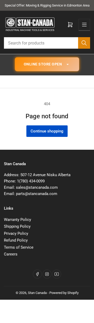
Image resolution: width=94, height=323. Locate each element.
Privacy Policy (16, 233)
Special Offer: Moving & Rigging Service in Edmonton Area (47, 5)
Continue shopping (47, 131)
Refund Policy (16, 240)
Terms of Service (18, 247)
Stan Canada (37, 293)
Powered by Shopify (64, 293)
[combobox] (47, 43)
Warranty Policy (17, 219)
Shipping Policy (17, 226)
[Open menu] (84, 24)
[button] (47, 64)
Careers (10, 254)
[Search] (84, 42)
